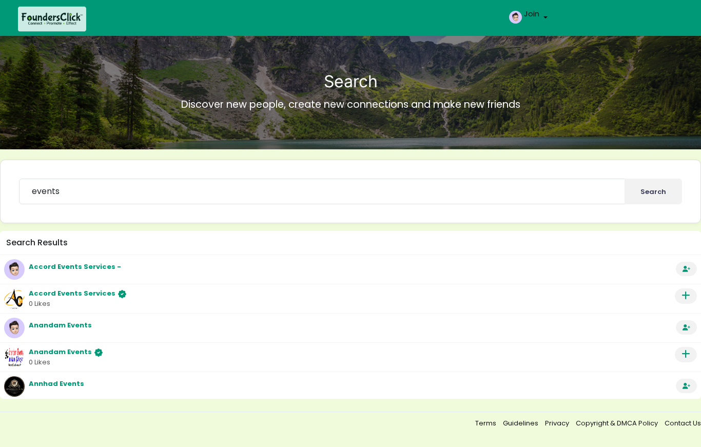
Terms (486, 423)
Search (653, 192)
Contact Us (683, 423)
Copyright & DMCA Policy (617, 423)
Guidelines (521, 423)
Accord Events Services (72, 293)
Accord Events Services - (75, 266)
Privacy (558, 423)
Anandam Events (60, 325)
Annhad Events (56, 383)
